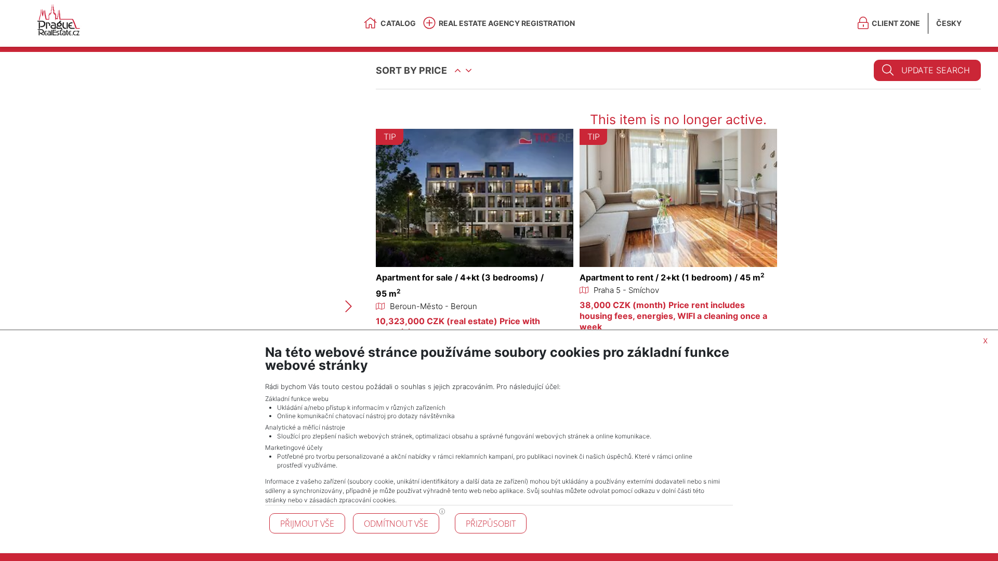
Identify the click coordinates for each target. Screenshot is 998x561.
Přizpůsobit (491, 523)
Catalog (398, 23)
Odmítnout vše (396, 523)
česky (949, 23)
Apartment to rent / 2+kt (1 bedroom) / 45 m (672, 277)
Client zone (896, 23)
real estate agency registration (507, 23)
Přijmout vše (307, 523)
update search (935, 70)
